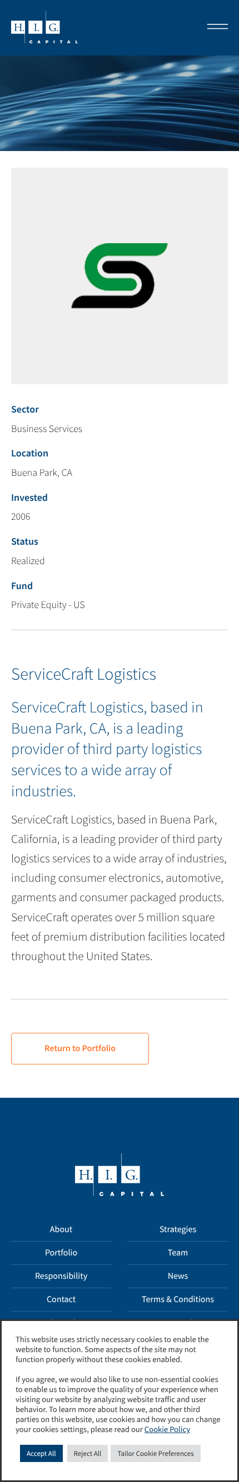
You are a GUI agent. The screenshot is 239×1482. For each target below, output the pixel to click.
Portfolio (61, 1252)
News (178, 1276)
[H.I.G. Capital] (44, 27)
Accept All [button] (41, 1453)
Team (178, 1252)
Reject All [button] (88, 1453)
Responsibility (61, 1276)
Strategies (178, 1229)
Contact (61, 1299)
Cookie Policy (167, 1430)
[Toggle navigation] (214, 27)
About (61, 1229)
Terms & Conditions (178, 1299)
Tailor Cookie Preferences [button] (155, 1453)
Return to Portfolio (80, 1048)
